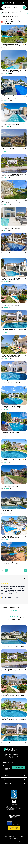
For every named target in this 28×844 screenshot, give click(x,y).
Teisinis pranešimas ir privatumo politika (14, 836)
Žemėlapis (12, 12)
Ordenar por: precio (23, 12)
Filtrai (4, 12)
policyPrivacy (7, 769)
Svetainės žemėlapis (14, 833)
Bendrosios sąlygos (14, 838)
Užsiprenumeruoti (19, 767)
